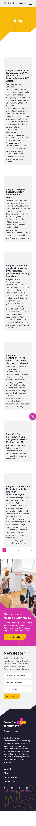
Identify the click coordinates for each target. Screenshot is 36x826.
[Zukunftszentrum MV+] (16, 3)
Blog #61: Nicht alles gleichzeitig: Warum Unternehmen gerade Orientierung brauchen (18, 291)
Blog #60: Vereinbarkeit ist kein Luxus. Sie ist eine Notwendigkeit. (18, 376)
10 (22, 550)
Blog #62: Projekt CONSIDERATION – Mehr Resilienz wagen (18, 209)
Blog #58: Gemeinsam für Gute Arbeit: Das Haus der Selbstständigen (18, 510)
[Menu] (30, 4)
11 (27, 550)
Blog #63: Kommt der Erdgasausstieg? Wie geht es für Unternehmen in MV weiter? (18, 111)
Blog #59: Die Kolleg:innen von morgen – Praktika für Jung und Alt (18, 441)
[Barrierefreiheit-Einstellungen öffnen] (32, 416)
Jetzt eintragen (12, 696)
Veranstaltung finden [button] (15, 637)
